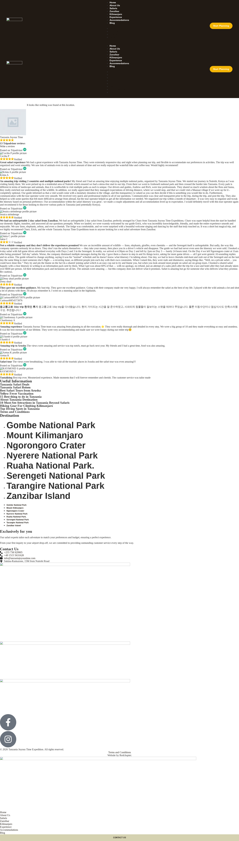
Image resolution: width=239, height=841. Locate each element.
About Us (115, 5)
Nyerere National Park (52, 455)
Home (113, 2)
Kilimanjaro (116, 14)
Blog (112, 23)
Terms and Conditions (15, 411)
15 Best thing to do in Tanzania (21, 396)
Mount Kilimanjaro (45, 435)
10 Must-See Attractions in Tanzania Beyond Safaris (34, 402)
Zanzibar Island (38, 496)
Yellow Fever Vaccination (16, 393)
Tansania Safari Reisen (15, 387)
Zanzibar (114, 11)
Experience (116, 17)
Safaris (113, 8)
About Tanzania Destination (19, 399)
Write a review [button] (7, 146)
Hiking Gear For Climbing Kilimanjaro (26, 405)
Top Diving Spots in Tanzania (20, 408)
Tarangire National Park (55, 486)
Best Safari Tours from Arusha (20, 390)
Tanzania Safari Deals (14, 384)
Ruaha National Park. (50, 465)
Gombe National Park (51, 425)
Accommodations (119, 20)
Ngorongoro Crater (46, 445)
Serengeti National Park (56, 475)
